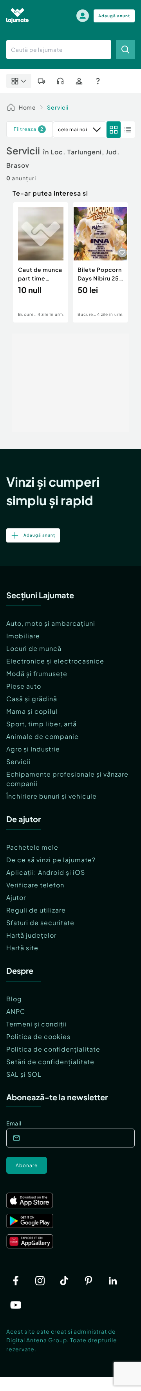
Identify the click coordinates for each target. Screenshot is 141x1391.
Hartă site (22, 948)
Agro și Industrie (33, 749)
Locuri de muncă (33, 648)
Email (14, 1123)
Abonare (27, 1165)
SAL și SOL (24, 1074)
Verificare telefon (35, 885)
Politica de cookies (38, 1036)
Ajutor (16, 897)
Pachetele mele (32, 847)
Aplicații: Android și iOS (45, 872)
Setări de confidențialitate (50, 1061)
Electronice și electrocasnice (55, 661)
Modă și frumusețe (36, 673)
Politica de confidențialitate (53, 1049)
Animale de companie (42, 736)
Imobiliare (23, 636)
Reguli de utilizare (36, 910)
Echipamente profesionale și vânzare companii (67, 779)
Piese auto (23, 686)
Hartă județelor (31, 935)
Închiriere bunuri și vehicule (51, 796)
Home (27, 107)
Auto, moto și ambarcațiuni (50, 623)
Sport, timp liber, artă (41, 724)
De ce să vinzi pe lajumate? (51, 860)
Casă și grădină (31, 699)
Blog (14, 999)
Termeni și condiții (36, 1024)
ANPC (15, 1011)
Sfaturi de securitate (40, 922)
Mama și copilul (32, 711)
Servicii (58, 107)
